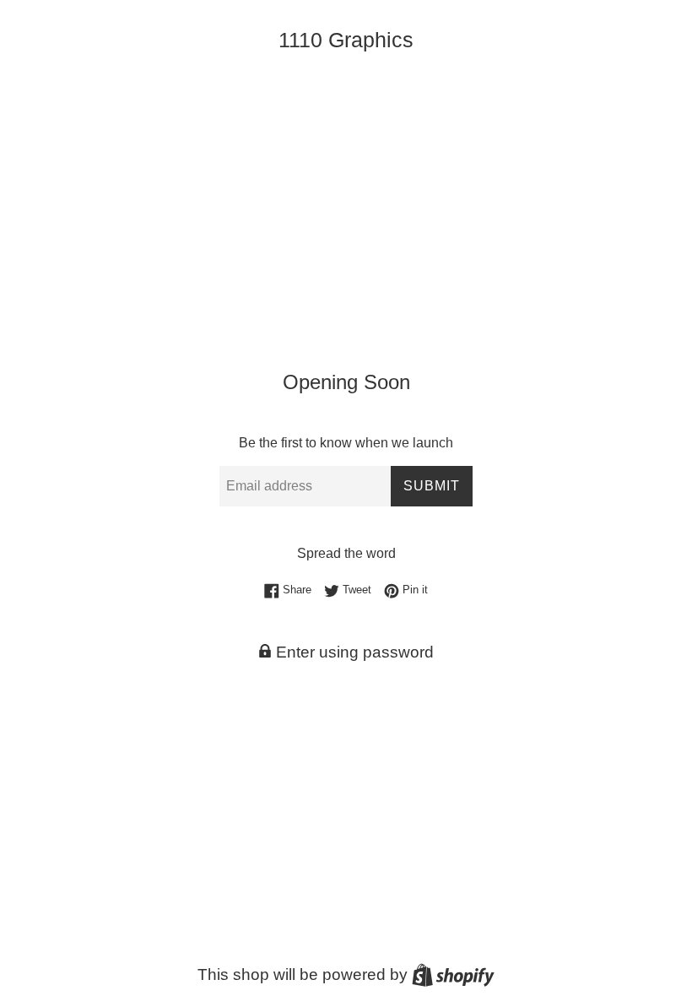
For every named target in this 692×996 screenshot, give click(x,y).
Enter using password (353, 652)
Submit (431, 486)
